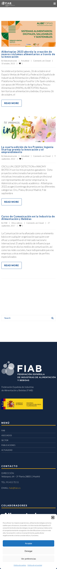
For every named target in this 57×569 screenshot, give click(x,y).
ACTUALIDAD (6, 450)
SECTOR (4, 440)
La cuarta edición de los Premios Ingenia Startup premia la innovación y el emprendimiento (27, 149)
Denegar (28, 551)
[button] (52, 517)
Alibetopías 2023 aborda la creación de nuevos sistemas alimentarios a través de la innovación (28, 54)
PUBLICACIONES (8, 445)
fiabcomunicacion (10, 61)
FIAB (5, 223)
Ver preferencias (28, 559)
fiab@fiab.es (15, 487)
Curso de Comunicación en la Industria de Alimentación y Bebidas (28, 217)
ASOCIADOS (6, 435)
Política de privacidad (35, 565)
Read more (11, 103)
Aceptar (28, 543)
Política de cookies (20, 565)
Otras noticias (16, 223)
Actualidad (25, 61)
